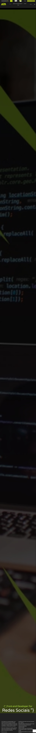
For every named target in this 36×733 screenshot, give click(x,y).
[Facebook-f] (27, 1)
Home (10, 3)
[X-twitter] (30, 1)
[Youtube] (32, 1)
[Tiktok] (33, 1)
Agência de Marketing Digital (17, 3)
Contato (25, 3)
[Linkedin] (34, 1)
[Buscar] (34, 4)
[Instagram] (28, 1)
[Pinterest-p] (31, 1)
